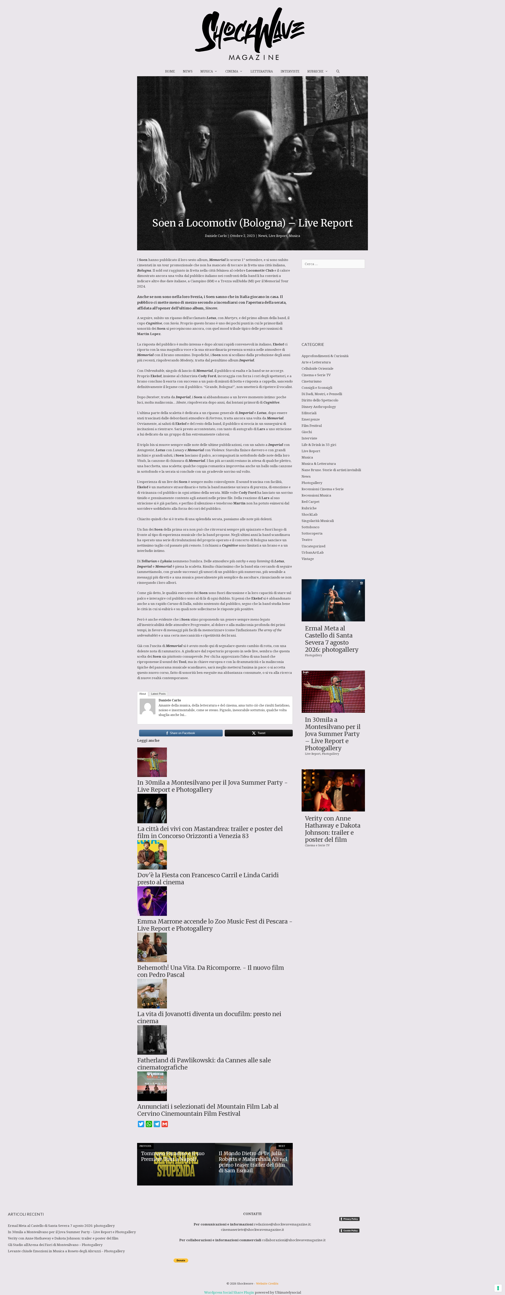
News (188, 71)
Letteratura (262, 71)
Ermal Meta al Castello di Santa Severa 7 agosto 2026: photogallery (332, 639)
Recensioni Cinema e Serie (323, 489)
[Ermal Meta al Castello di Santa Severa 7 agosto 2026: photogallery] (333, 618)
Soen (216, 355)
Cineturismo (312, 381)
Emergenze (311, 419)
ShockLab (310, 514)
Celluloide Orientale (317, 368)
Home (170, 71)
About (142, 693)
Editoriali (309, 413)
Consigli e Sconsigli (317, 387)
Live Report (278, 235)
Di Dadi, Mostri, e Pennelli (322, 394)
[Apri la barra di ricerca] (338, 71)
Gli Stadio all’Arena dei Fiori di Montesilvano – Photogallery (55, 1244)
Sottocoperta (312, 533)
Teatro (307, 539)
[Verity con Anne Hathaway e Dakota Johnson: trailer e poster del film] (333, 809)
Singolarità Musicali (318, 520)
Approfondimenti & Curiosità (325, 356)
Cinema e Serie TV (316, 375)
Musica (206, 71)
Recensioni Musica (316, 495)
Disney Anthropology (319, 406)
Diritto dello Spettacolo (320, 400)
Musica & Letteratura (319, 463)
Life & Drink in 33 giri (319, 444)
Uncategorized (313, 546)
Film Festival (312, 425)
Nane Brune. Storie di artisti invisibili (331, 470)
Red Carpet (310, 501)
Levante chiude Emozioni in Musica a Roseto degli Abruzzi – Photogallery (66, 1251)
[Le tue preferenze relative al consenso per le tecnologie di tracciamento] (498, 1288)
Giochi (307, 432)
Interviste (290, 71)
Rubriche (315, 71)
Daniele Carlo (170, 700)
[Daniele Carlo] (147, 713)
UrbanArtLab (313, 552)
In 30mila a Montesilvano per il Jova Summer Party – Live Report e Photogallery (333, 734)
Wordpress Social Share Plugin (229, 1292)
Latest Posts (158, 693)
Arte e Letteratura (316, 362)
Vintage (308, 558)
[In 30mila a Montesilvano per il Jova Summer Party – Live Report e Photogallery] (333, 710)
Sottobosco (310, 527)
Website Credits (267, 1283)
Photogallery (312, 482)
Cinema (231, 71)
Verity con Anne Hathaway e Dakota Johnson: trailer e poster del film (332, 829)
